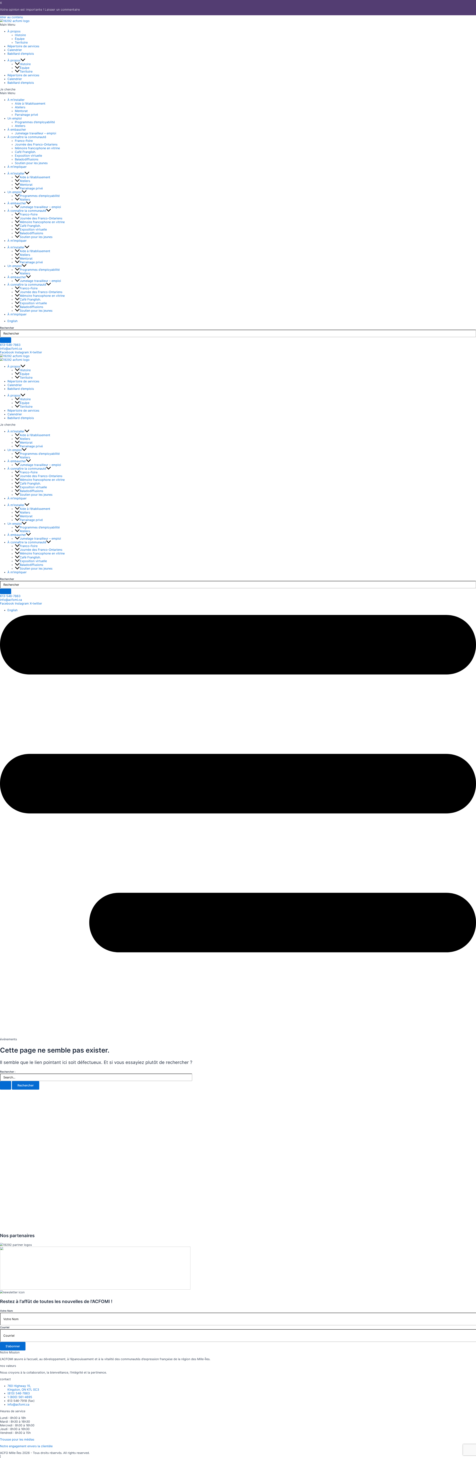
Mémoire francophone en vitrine (37, 148)
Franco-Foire (24, 141)
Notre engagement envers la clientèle (26, 1446)
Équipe (20, 39)
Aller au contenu (11, 17)
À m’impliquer (17, 167)
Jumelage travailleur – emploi (35, 133)
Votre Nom (6, 1310)
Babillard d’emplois (20, 53)
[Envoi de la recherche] (5, 1085)
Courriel (4, 1327)
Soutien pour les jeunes (31, 163)
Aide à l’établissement (30, 103)
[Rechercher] (5, 340)
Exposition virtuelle (28, 155)
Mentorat (21, 111)
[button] (238, 24)
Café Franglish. (25, 152)
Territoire (21, 42)
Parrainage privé (26, 114)
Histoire (20, 35)
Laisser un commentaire (62, 9)
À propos (13, 31)
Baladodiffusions (26, 159)
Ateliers (20, 107)
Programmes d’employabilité (35, 122)
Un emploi (14, 118)
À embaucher (16, 129)
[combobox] (238, 333)
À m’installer (16, 100)
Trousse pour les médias (17, 1439)
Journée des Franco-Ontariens (36, 144)
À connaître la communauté (26, 137)
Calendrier (14, 50)
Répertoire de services (23, 46)
